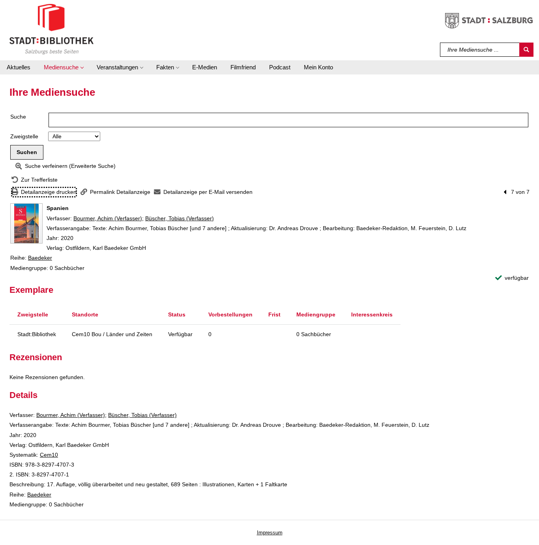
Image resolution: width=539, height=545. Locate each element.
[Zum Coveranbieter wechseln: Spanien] (26, 223)
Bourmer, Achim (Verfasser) (107, 218)
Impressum (270, 533)
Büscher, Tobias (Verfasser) (179, 218)
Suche (18, 116)
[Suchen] (526, 50)
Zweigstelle (24, 136)
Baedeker (40, 258)
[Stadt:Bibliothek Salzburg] (51, 29)
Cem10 (49, 455)
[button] (63, 67)
